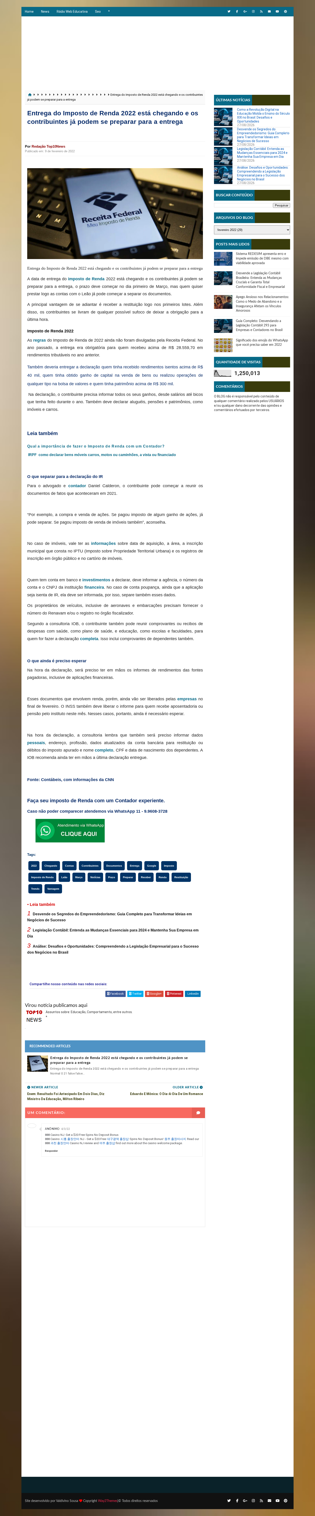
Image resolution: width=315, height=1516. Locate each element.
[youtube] (277, 11)
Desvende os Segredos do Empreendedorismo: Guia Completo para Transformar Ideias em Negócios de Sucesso (263, 135)
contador (77, 485)
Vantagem (53, 888)
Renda (162, 877)
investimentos (96, 580)
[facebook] (237, 11)
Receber (146, 877)
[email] (269, 11)
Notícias (95, 877)
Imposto (169, 865)
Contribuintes (90, 865)
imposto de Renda (86, 279)
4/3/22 (65, 1129)
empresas (187, 699)
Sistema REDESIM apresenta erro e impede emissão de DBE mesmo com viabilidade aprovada (262, 258)
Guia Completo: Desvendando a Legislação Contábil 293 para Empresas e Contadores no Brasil (259, 325)
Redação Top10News (48, 146)
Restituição (181, 877)
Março (79, 877)
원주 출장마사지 (175, 1139)
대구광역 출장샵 (118, 1139)
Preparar (128, 877)
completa (89, 638)
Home (29, 11)
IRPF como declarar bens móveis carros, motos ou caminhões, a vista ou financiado (102, 455)
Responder (51, 1151)
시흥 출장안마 (70, 1139)
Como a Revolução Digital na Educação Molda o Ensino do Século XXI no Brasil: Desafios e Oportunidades (263, 115)
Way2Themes (107, 1501)
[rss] (261, 11)
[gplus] (245, 11)
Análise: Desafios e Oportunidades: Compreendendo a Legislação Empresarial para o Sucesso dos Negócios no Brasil (262, 173)
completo (104, 750)
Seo (98, 11)
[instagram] (253, 11)
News (45, 11)
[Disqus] (115, 1284)
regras (39, 340)
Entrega (134, 865)
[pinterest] (285, 11)
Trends (35, 888)
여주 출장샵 (107, 1143)
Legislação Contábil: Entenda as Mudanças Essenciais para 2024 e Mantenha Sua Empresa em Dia (262, 152)
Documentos (114, 865)
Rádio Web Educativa (72, 11)
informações (103, 543)
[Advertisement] (157, 51)
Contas (69, 865)
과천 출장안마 (60, 1143)
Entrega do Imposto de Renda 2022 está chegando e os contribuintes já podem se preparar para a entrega (119, 1060)
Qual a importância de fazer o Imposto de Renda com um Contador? (96, 446)
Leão (64, 877)
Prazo (111, 877)
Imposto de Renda (42, 877)
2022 (34, 865)
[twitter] (229, 11)
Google (151, 865)
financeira (94, 587)
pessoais (36, 742)
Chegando (51, 865)
